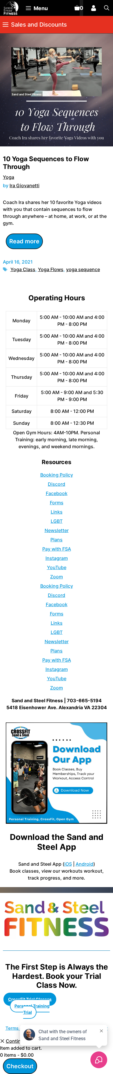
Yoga (8, 177)
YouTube (56, 567)
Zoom (56, 577)
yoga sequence (83, 269)
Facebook (57, 493)
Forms (56, 502)
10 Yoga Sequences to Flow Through (46, 162)
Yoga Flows (50, 269)
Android (84, 864)
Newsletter (57, 530)
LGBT (57, 521)
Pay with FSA (56, 549)
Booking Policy (56, 475)
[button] (106, 8)
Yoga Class (22, 269)
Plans (56, 539)
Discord (56, 484)
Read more (24, 241)
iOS (68, 864)
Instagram (56, 558)
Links (57, 512)
